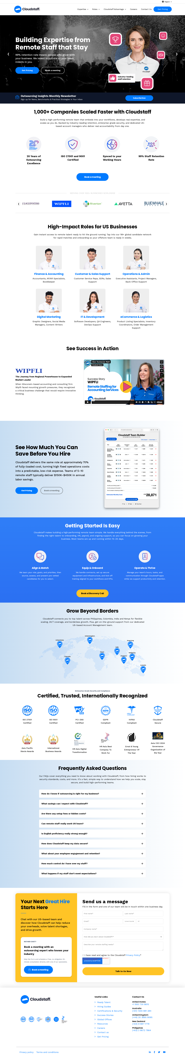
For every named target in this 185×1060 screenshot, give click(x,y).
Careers (101, 1028)
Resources (102, 1023)
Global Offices (104, 1019)
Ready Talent (103, 1002)
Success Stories (105, 1015)
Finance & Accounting (48, 274)
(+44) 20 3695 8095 (142, 1017)
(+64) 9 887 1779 (140, 1024)
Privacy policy (26, 1052)
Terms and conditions (47, 1052)
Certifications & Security (109, 1011)
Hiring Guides (104, 1006)
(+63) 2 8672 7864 (141, 1030)
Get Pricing (27, 70)
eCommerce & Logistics (136, 317)
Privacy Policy (133, 955)
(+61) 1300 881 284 (141, 1011)
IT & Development (92, 317)
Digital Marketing (49, 317)
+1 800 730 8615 (140, 1004)
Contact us (103, 1032)
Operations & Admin (136, 274)
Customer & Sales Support (92, 274)
